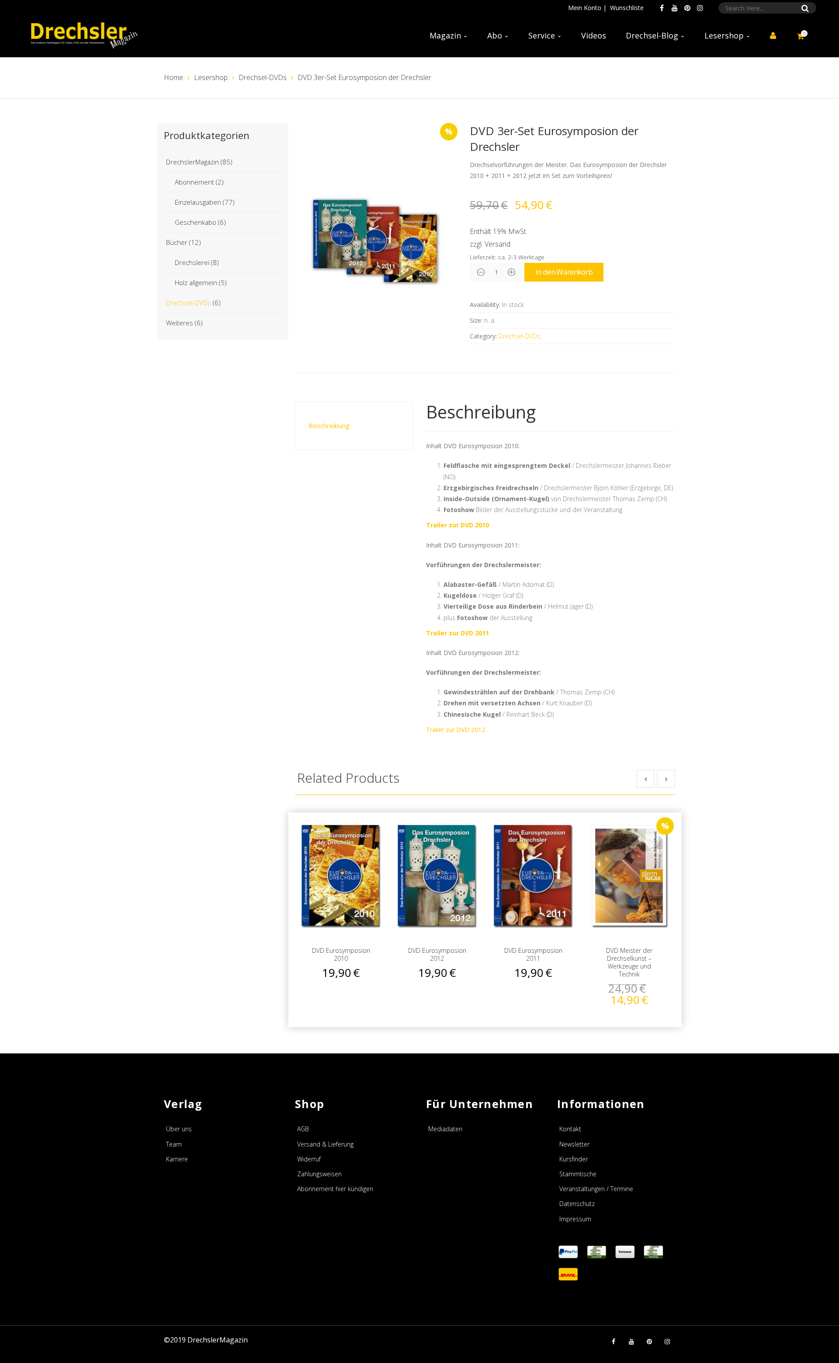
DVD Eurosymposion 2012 (437, 954)
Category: (483, 336)
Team (174, 1144)
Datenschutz (577, 1203)
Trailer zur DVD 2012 (455, 729)
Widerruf (309, 1159)
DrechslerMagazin (192, 161)
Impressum (575, 1219)
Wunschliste (627, 7)
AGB (303, 1129)
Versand (497, 244)
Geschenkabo (195, 222)
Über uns (179, 1129)
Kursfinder (573, 1159)
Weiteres (179, 322)
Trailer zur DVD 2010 (457, 525)
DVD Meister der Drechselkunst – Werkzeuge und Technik (629, 962)
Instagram (700, 8)
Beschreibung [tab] (329, 425)
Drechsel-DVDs (263, 77)
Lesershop (211, 77)
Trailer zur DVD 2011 (457, 633)
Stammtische (577, 1174)
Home (173, 77)
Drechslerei (192, 262)
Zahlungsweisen (319, 1174)
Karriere (177, 1159)
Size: (476, 320)
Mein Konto (584, 7)
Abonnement (194, 182)
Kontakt (570, 1129)
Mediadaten (445, 1129)
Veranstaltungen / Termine (596, 1189)
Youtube (674, 8)
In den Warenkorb (564, 272)
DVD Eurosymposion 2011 (533, 954)
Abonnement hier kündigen (335, 1189)
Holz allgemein (196, 282)
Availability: (485, 304)
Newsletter (574, 1144)
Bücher (176, 242)
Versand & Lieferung (325, 1144)
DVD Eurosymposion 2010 (341, 954)
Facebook (662, 8)
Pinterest (687, 8)
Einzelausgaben (198, 202)
